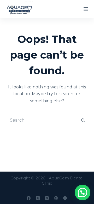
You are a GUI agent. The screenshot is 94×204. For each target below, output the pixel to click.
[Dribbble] (56, 198)
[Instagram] (47, 198)
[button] (82, 192)
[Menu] (86, 9)
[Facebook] (29, 198)
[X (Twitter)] (38, 198)
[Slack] (65, 198)
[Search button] (83, 120)
